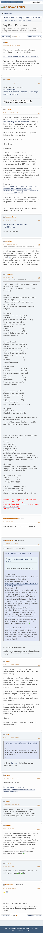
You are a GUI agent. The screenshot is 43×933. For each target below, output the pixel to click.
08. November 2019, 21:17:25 (11, 778)
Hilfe (6, 928)
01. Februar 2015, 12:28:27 (10, 113)
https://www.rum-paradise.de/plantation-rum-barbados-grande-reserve (21, 584)
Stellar (7, 80)
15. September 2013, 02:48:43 (11, 45)
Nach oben (5, 916)
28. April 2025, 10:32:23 (9, 888)
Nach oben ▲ (34, 928)
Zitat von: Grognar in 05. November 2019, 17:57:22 (21, 743)
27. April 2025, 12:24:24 (9, 829)
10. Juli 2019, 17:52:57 (9, 277)
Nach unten (6, 36)
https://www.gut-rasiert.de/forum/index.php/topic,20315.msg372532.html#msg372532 (21, 92)
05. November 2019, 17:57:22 (11, 665)
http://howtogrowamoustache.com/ (16, 122)
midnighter (9, 274)
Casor (7, 42)
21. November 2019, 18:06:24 (11, 804)
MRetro (8, 863)
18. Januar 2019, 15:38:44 (10, 244)
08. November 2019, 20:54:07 (11, 738)
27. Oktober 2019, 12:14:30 (10, 543)
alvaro (7, 775)
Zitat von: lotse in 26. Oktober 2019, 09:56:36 (19, 553)
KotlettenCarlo (10, 217)
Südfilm (8, 826)
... (22, 36)
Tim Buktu (9, 540)
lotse (7, 735)
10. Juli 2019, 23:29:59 (9, 522)
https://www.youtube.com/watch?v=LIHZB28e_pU (15, 226)
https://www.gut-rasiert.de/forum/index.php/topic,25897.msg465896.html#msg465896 (21, 504)
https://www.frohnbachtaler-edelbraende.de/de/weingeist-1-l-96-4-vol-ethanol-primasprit (19, 789)
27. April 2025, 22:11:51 (9, 866)
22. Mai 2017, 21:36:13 (9, 220)
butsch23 (8, 241)
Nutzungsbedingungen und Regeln (19, 928)
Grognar (8, 661)
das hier (14, 763)
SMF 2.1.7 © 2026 (17, 930)
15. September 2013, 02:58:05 (11, 83)
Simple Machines (26, 930)
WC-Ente (8, 110)
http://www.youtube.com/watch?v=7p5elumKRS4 (21, 56)
